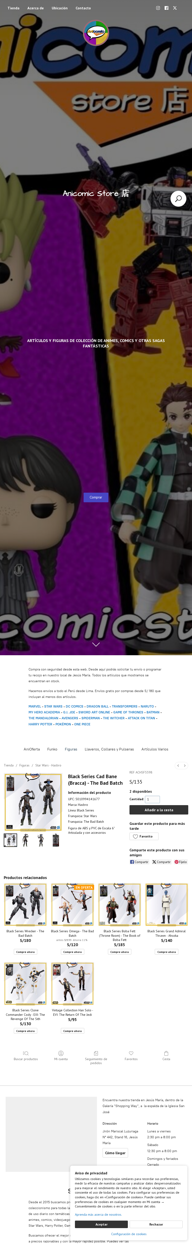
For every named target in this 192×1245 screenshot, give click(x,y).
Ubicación (60, 8)
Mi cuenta (61, 1059)
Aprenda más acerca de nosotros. (98, 1214)
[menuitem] (178, 765)
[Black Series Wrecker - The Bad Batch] (25, 904)
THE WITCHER (114, 718)
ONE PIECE (82, 724)
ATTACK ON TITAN (141, 718)
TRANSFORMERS (125, 706)
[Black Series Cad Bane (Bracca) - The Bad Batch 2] (40, 840)
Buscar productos (26, 1059)
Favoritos (131, 1059)
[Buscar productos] (178, 198)
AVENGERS (70, 718)
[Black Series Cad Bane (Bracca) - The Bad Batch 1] (25, 840)
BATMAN (153, 712)
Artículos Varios (154, 749)
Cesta (166, 1059)
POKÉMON (63, 724)
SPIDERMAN (90, 718)
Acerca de (35, 8)
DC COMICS (74, 706)
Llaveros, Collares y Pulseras (109, 749)
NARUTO (147, 706)
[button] (144, 836)
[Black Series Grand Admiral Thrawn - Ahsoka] (166, 904)
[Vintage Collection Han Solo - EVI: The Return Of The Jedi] (72, 983)
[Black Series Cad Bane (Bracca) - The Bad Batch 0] (10, 840)
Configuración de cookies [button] (129, 1234)
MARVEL (35, 706)
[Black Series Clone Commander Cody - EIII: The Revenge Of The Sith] (25, 983)
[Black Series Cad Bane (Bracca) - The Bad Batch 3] (56, 840)
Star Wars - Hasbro (48, 765)
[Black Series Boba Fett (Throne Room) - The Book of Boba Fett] (119, 904)
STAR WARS (53, 706)
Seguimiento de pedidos (96, 1061)
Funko (52, 749)
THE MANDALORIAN (43, 718)
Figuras (71, 749)
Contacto (83, 8)
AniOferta (32, 749)
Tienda (13, 8)
